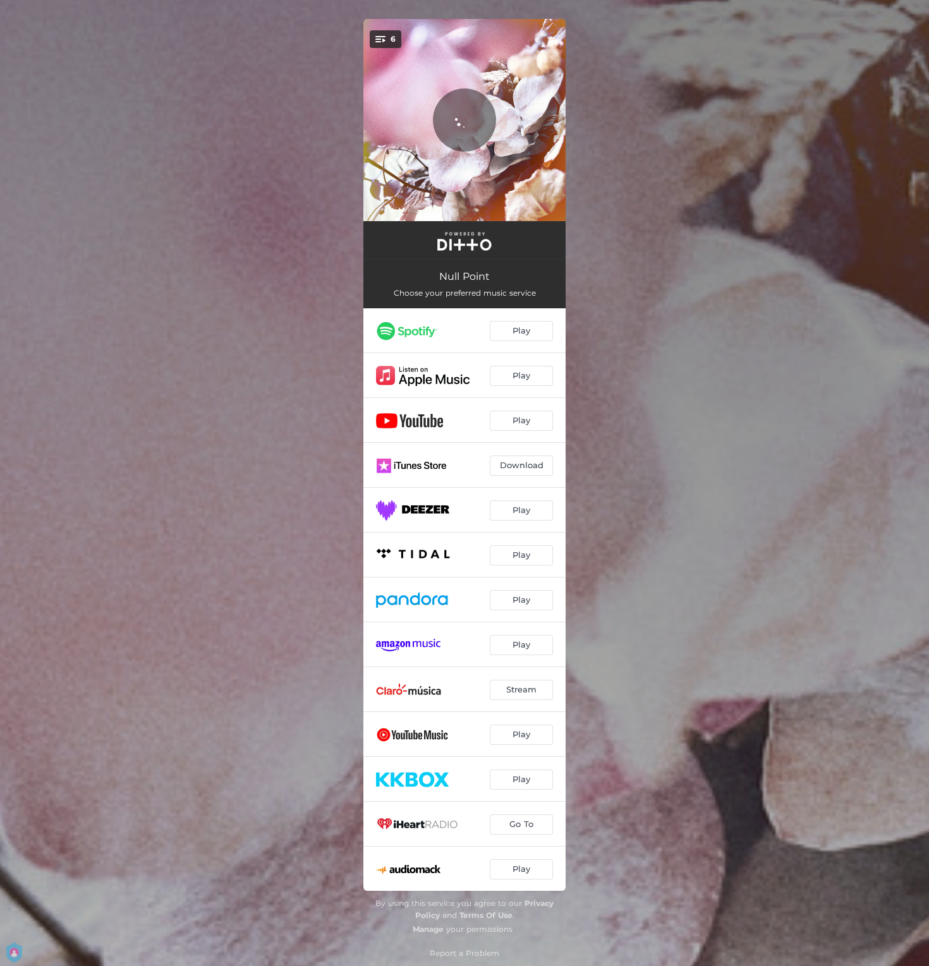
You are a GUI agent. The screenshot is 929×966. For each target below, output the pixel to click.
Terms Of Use (486, 915)
